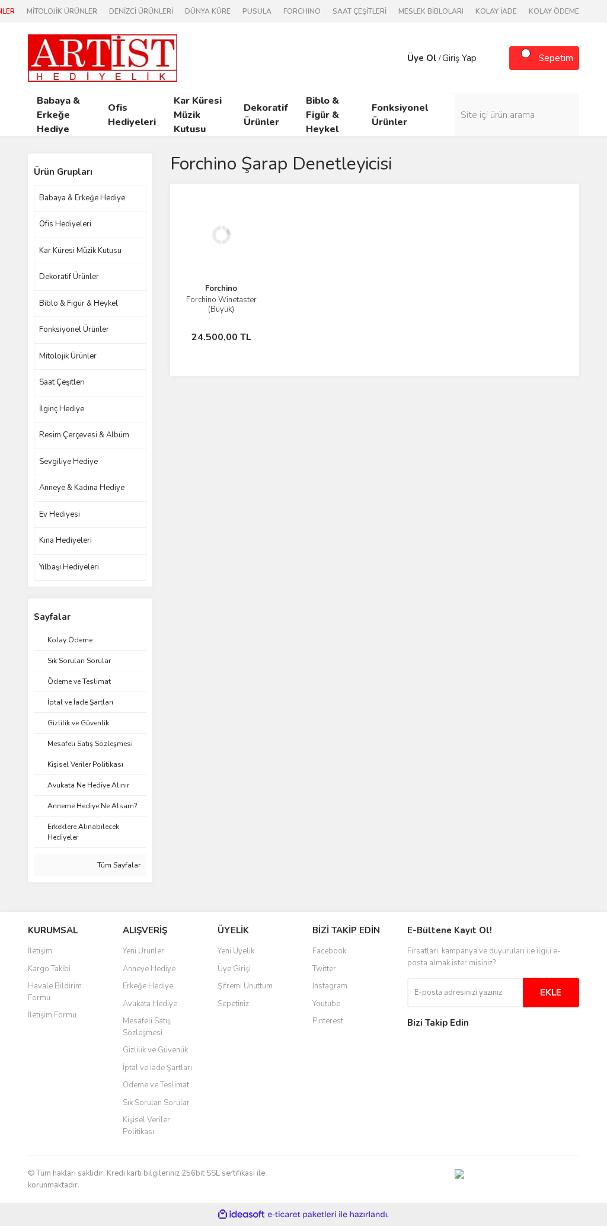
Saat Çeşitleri (62, 382)
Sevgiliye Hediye (68, 461)
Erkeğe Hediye (148, 986)
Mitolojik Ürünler (68, 356)
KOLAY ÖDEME (554, 11)
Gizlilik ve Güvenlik (155, 1050)
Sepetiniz (233, 1003)
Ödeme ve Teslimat (156, 1085)
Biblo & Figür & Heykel (78, 303)
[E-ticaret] (302, 1214)
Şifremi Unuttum (245, 986)
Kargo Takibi (49, 968)
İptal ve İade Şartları (157, 1067)
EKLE (550, 992)
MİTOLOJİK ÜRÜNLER (62, 11)
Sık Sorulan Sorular (156, 1102)
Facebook (329, 951)
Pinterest (327, 1021)
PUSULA (256, 11)
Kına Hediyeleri (65, 540)
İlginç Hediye (61, 409)
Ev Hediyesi (59, 514)
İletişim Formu (52, 1015)
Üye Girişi (234, 968)
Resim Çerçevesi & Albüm (84, 435)
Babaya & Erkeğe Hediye (82, 198)
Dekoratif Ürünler (69, 276)
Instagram (329, 986)
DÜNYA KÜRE (208, 11)
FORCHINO (302, 11)
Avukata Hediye (150, 1003)
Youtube (326, 1003)
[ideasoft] (241, 1214)
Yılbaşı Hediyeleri (69, 567)
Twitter (324, 968)
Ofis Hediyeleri (65, 224)
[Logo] (102, 57)
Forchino (221, 288)
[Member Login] (395, 58)
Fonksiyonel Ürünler (74, 329)
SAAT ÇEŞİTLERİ (359, 11)
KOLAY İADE (496, 11)
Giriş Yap (459, 58)
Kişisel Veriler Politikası (146, 1126)
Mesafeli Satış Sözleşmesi (147, 1027)
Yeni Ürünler (143, 951)
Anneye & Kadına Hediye (81, 487)
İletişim (40, 951)
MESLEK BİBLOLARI (431, 11)
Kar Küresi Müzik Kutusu (80, 250)
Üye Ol (422, 58)
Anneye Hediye (149, 968)
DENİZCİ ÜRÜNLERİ (141, 11)
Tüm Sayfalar (117, 865)
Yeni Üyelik (236, 951)
